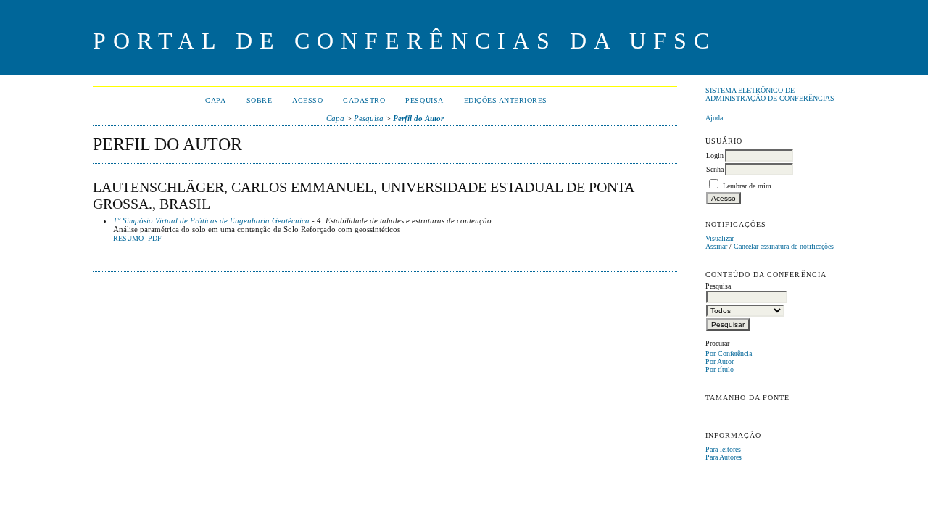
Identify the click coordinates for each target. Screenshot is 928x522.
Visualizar (719, 238)
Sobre (259, 100)
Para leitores (723, 449)
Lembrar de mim (747, 186)
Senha (715, 169)
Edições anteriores (505, 100)
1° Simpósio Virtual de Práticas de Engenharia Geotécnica (211, 220)
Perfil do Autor (418, 118)
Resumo (128, 238)
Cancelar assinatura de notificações (784, 246)
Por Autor (719, 361)
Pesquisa (424, 100)
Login (715, 156)
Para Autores (723, 457)
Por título (719, 369)
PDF (155, 238)
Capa (215, 100)
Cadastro (364, 100)
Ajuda (714, 118)
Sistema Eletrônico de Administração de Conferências (769, 94)
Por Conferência (728, 353)
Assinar (716, 246)
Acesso (307, 100)
